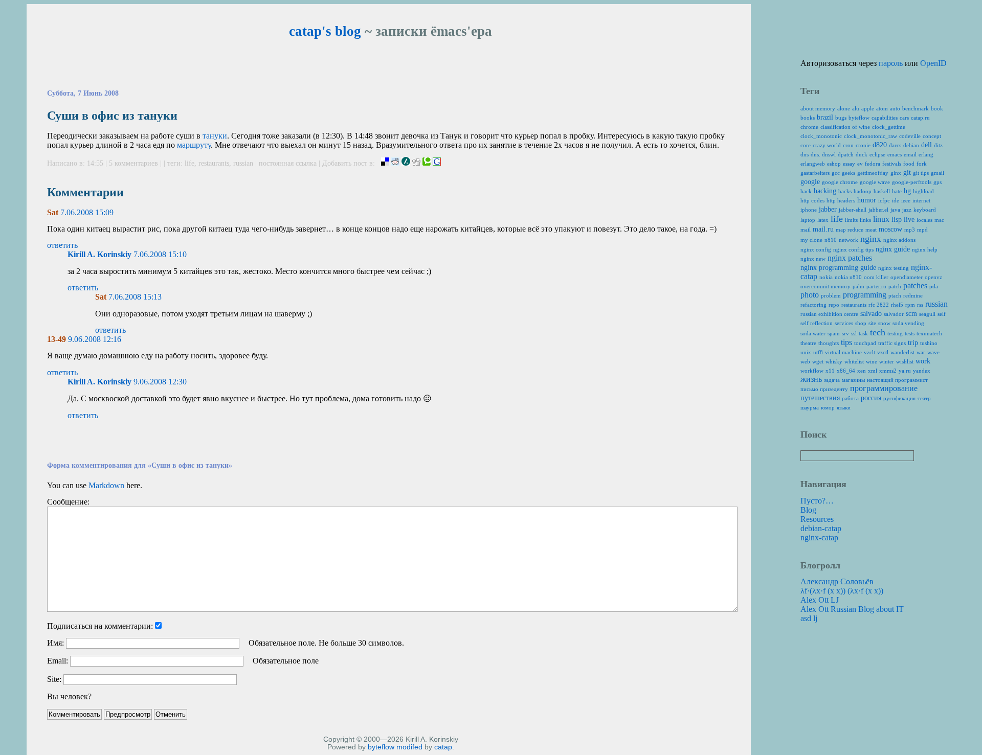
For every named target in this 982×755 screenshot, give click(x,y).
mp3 (909, 229)
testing (895, 333)
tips (846, 342)
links (865, 220)
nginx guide (893, 249)
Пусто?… (817, 500)
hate (897, 191)
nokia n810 (848, 277)
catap (443, 747)
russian (243, 163)
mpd (922, 229)
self (942, 314)
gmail (937, 173)
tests (909, 333)
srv (845, 333)
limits (851, 220)
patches (915, 285)
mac (939, 220)
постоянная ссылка (288, 163)
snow (884, 323)
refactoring (813, 305)
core (805, 145)
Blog (808, 510)
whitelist (854, 361)
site (872, 323)
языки (844, 407)
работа (850, 398)
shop (860, 323)
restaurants (213, 163)
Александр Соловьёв (837, 581)
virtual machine (843, 352)
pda (933, 286)
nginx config (815, 249)
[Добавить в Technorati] (426, 163)
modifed (409, 747)
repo (834, 305)
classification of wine (845, 127)
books (807, 118)
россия (871, 398)
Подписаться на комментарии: (100, 626)
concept (932, 136)
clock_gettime (888, 127)
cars (904, 118)
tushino (929, 343)
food (908, 164)
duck (861, 154)
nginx (870, 239)
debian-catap (820, 528)
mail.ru (823, 229)
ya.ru (905, 371)
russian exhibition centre (829, 314)
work (923, 361)
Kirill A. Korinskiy (99, 254)
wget (817, 361)
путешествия (820, 398)
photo (809, 294)
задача (832, 380)
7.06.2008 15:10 (160, 254)
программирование (884, 388)
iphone (808, 210)
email (910, 154)
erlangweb (812, 164)
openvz (933, 277)
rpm (910, 305)
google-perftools (911, 182)
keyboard (924, 210)
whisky (833, 361)
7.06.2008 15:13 (135, 296)
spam (834, 333)
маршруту (194, 145)
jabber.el (878, 210)
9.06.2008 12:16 (94, 339)
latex (823, 220)
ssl (854, 333)
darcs (895, 145)
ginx (895, 173)
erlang (926, 154)
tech (877, 332)
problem (831, 295)
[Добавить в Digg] (416, 163)
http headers (841, 200)
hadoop (863, 191)
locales (924, 220)
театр (924, 398)
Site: (54, 679)
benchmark (915, 108)
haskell (882, 191)
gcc (836, 173)
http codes (812, 200)
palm (858, 286)
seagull (927, 314)
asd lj (808, 618)
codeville (910, 136)
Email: (57, 660)
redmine (913, 295)
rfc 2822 (878, 305)
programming (864, 294)
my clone (811, 240)
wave (933, 352)
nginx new (812, 259)
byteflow (381, 747)
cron (848, 145)
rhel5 (897, 305)
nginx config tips (853, 249)
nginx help (925, 249)
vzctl (882, 352)
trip (913, 343)
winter (886, 361)
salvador (894, 314)
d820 (880, 145)
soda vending (908, 323)
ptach (894, 295)
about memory (817, 108)
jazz (906, 210)
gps (937, 182)
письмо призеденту (824, 389)
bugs (840, 118)
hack (806, 191)
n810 (830, 240)
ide (895, 200)
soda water (812, 333)
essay (849, 164)
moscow (890, 229)
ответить (62, 245)
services (844, 323)
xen (861, 371)
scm (911, 313)
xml (872, 371)
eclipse (877, 154)
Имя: (55, 642)
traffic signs (892, 343)
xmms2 (888, 371)
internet (921, 200)
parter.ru (876, 286)
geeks (848, 173)
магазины (853, 380)
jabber (828, 209)
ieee (905, 200)
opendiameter (906, 277)
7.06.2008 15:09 (87, 212)
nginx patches (850, 258)
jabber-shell (852, 210)
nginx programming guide (838, 267)
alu (855, 108)
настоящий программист (897, 380)
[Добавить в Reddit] (395, 163)
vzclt (869, 352)
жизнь (811, 379)
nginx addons (899, 240)
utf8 (818, 352)
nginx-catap (819, 537)
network (848, 240)
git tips (921, 173)
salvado (871, 313)
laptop (807, 220)
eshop (834, 164)
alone (843, 108)
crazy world (827, 145)
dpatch (846, 154)
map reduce (849, 229)
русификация (899, 398)
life (189, 163)
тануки (215, 135)
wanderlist (902, 352)
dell (926, 145)
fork (922, 164)
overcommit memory (825, 286)
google (810, 182)
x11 (830, 371)
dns (804, 154)
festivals (891, 164)
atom (882, 108)
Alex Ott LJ (819, 600)
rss (920, 305)
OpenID (933, 63)
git (907, 172)
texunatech (929, 333)
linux (881, 219)
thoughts (828, 343)
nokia (826, 277)
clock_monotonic (821, 136)
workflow (811, 371)
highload (923, 191)
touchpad (865, 343)
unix (805, 352)
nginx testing (893, 268)
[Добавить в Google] (437, 163)
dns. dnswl (823, 154)
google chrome (840, 182)
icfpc (884, 200)
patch (894, 286)
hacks (845, 191)
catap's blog (325, 31)
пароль (891, 63)
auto (895, 108)
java (895, 210)
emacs (894, 154)
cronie (863, 145)
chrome (809, 127)
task (863, 333)
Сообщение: (68, 501)
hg (907, 191)
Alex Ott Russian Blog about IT (852, 609)
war (921, 352)
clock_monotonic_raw (870, 136)
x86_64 (846, 371)
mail (805, 229)
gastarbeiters (815, 173)
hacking (825, 191)
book (937, 108)
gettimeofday (872, 173)
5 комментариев (134, 163)
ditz (938, 145)
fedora (872, 164)
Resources (817, 519)
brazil (825, 117)
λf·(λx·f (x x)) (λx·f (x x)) (841, 590)
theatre (808, 343)
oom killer (876, 277)
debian (911, 145)
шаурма (809, 407)
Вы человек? (69, 696)
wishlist (904, 361)
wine (871, 361)
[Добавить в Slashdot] (405, 163)
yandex (921, 371)
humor (866, 200)
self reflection (816, 323)
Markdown (106, 485)
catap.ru (920, 118)
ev (860, 164)
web (805, 361)
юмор (828, 407)
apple (867, 108)
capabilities (885, 118)
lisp (896, 219)
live (909, 219)
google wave (875, 182)
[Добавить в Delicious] (385, 163)
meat (871, 229)
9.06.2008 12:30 (160, 381)
